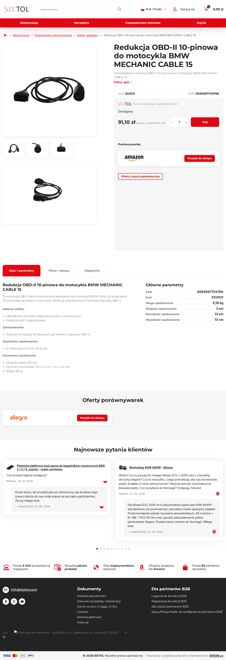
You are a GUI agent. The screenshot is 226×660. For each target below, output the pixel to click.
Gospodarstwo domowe (142, 22)
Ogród (201, 22)
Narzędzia (81, 22)
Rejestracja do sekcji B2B (168, 601)
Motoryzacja (29, 22)
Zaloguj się (187, 9)
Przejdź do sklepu (200, 158)
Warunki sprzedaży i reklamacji (99, 601)
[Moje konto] (175, 9)
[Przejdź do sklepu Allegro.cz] (18, 418)
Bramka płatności (89, 617)
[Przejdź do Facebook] (6, 601)
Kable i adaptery (88, 35)
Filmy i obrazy (59, 270)
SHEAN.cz (216, 655)
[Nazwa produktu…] (80, 9)
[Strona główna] (5, 35)
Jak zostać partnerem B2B (170, 606)
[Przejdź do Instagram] (14, 601)
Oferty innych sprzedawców (140, 176)
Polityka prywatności (91, 596)
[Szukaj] (119, 9)
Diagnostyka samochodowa (53, 35)
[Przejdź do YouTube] (22, 601)
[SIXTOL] (17, 9)
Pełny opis (121, 82)
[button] (97, 549)
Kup (205, 122)
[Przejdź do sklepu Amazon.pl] (134, 158)
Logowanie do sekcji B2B (169, 596)
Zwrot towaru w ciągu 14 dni (97, 606)
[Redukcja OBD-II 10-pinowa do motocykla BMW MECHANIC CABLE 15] (49, 89)
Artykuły (83, 622)
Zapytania (92, 270)
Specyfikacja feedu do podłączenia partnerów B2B (186, 611)
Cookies (82, 611)
